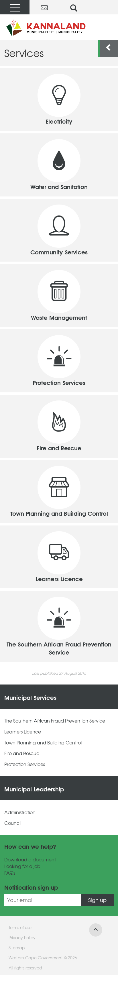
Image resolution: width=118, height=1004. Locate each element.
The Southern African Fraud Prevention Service (54, 720)
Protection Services (24, 764)
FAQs (9, 872)
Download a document (30, 859)
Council (12, 823)
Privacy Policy (22, 937)
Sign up (97, 900)
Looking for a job (22, 866)
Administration (20, 812)
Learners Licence (22, 731)
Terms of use (20, 927)
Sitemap (17, 947)
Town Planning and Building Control (43, 742)
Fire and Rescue (21, 753)
